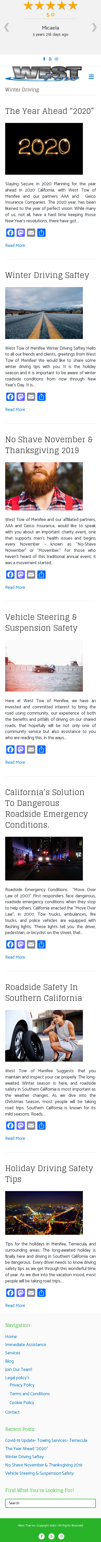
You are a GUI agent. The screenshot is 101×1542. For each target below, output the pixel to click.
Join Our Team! (18, 1369)
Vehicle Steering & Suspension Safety (41, 622)
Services (12, 1353)
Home (11, 1336)
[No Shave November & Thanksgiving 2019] (44, 486)
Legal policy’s (17, 1378)
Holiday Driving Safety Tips (49, 1173)
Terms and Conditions (30, 1394)
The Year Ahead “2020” (49, 111)
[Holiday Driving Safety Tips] (44, 1212)
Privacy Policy (22, 1385)
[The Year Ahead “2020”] (44, 148)
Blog (9, 1361)
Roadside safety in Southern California (43, 992)
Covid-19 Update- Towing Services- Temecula (46, 1440)
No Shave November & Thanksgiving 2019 (49, 444)
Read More (15, 245)
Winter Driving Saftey (47, 275)
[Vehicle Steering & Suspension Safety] (44, 665)
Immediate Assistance (25, 1344)
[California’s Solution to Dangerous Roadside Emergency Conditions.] (44, 858)
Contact (12, 1412)
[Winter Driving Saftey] (44, 313)
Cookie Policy (22, 1402)
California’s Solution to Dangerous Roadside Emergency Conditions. (46, 808)
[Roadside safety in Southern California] (44, 1035)
